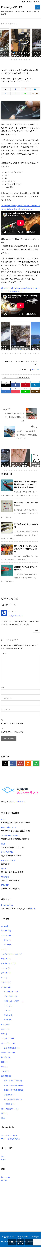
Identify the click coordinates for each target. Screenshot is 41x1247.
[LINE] (25, 93)
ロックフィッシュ (8, 1052)
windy (4, 819)
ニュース (5, 1029)
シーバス (5, 968)
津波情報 (5, 885)
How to (14, 24)
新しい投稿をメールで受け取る (12, 732)
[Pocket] (15, 93)
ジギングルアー (11, 996)
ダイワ (3, 1159)
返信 (36, 630)
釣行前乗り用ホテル (10, 1109)
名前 (2, 687)
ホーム (5, 24)
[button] (4, 41)
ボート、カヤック (8, 1043)
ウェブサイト (5, 709)
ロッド (7, 1010)
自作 (27, 81)
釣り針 (8, 1020)
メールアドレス (6, 698)
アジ (4, 949)
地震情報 (5, 876)
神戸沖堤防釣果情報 (13, 1099)
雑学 (4, 1113)
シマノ (3, 1156)
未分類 (5, 1071)
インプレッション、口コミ (11, 954)
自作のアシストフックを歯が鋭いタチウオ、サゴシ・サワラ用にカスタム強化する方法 (25, 484)
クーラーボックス (8, 963)
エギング (3, 81)
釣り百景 (4, 1180)
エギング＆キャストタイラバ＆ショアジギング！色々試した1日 (25, 548)
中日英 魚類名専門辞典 (10, 1139)
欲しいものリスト (18, 801)
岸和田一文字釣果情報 (13, 1085)
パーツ (8, 945)
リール (8, 1006)
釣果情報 (6, 1076)
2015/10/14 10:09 (15, 616)
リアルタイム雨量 (8, 860)
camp (5, 926)
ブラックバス (7, 1038)
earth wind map (8, 827)
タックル (6, 987)
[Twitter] (6, 89)
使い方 (32, 908)
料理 (4, 1062)
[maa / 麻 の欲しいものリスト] (20, 790)
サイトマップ (22, 2)
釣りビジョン (5, 1177)
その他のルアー (11, 991)
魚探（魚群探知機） (12, 1048)
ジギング (6, 973)
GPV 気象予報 (7, 852)
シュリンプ (20, 81)
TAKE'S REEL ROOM (9, 1136)
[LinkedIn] (35, 89)
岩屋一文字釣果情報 (13, 1081)
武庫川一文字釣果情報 (13, 1090)
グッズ (7, 940)
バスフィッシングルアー (13, 1001)
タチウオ (6, 982)
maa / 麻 (35, 369)
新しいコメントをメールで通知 (12, 723)
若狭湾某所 (9, 1104)
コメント (4, 653)
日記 (4, 1066)
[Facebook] (15, 89)
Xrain (3, 868)
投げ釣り (5, 1057)
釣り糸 (8, 1015)
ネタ (4, 1034)
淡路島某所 (9, 1095)
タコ (4, 977)
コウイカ (12, 81)
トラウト (5, 1024)
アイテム (6, 935)
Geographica (7, 905)
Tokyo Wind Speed (10, 835)
